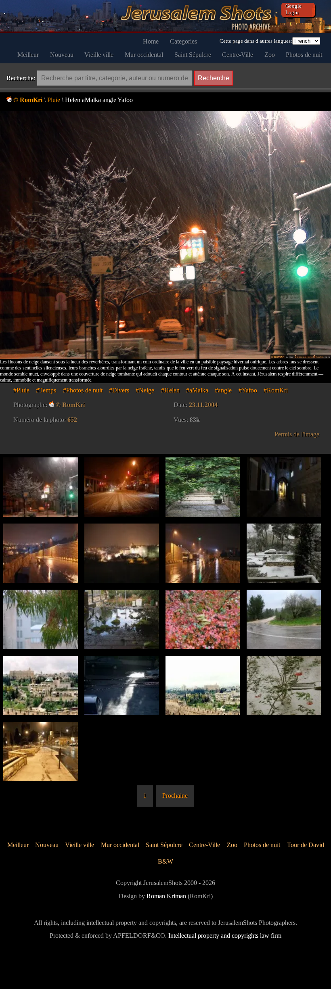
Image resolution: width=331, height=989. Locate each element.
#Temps (46, 390)
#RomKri (276, 390)
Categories (183, 41)
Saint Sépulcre (192, 54)
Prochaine (175, 795)
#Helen (170, 390)
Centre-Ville (237, 54)
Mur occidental (144, 54)
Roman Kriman (166, 896)
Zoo (269, 54)
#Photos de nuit (83, 390)
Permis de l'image (296, 434)
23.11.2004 (203, 405)
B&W (165, 861)
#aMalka (197, 390)
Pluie (53, 100)
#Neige (145, 390)
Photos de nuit (304, 54)
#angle (223, 390)
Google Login (293, 9)
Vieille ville (98, 54)
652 (72, 420)
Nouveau (61, 54)
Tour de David (305, 845)
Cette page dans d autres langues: (256, 41)
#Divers (119, 390)
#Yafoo (248, 390)
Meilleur (28, 54)
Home (151, 41)
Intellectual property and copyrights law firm (224, 935)
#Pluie (21, 390)
